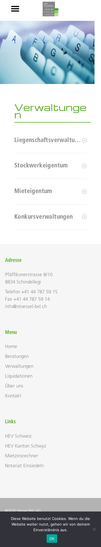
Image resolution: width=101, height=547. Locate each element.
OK (52, 538)
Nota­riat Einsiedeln (24, 466)
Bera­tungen (17, 356)
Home (11, 346)
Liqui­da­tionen (19, 376)
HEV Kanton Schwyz (25, 446)
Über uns (14, 386)
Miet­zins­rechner (21, 456)
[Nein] (94, 529)
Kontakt (13, 396)
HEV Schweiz (18, 436)
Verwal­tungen (19, 366)
